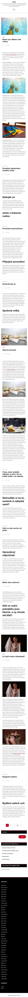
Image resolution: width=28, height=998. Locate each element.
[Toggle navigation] (14, 9)
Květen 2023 (3, 943)
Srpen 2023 (3, 938)
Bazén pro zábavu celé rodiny (8, 847)
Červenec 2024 (4, 914)
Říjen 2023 (3, 934)
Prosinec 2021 (4, 961)
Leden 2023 (3, 949)
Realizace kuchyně (11, 369)
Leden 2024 (3, 927)
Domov (2, 986)
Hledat (4, 832)
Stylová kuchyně (9, 350)
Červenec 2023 (4, 941)
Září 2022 (3, 952)
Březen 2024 (3, 923)
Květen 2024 (3, 918)
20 (17, 825)
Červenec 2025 (4, 887)
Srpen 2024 (3, 912)
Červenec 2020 (4, 969)
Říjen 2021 (3, 963)
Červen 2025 (3, 889)
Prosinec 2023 (4, 929)
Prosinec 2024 (4, 903)
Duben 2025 (3, 894)
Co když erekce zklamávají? (13, 656)
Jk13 (14, 2)
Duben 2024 (3, 921)
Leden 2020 (3, 972)
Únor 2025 (3, 898)
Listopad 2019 (4, 974)
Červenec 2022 (4, 956)
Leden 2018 (3, 976)
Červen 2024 (3, 916)
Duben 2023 (3, 945)
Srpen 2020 (3, 967)
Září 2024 (3, 909)
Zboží (3, 37)
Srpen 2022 (3, 954)
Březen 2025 (3, 896)
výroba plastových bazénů (11, 54)
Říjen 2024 (3, 907)
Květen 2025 (3, 892)
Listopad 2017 (4, 978)
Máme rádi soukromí (10, 582)
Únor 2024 (3, 925)
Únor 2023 (3, 947)
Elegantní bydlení (9, 777)
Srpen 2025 (3, 885)
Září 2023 (3, 936)
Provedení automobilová (12, 229)
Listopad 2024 (4, 905)
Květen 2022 (3, 958)
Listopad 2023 (4, 932)
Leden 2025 (3, 901)
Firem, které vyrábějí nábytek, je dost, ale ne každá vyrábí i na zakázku (12, 474)
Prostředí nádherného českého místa (10, 850)
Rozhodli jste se (9, 284)
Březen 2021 (3, 965)
